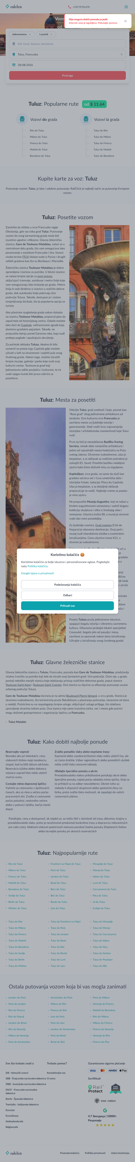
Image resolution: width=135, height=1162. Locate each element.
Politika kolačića (38, 566)
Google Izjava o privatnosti (37, 573)
